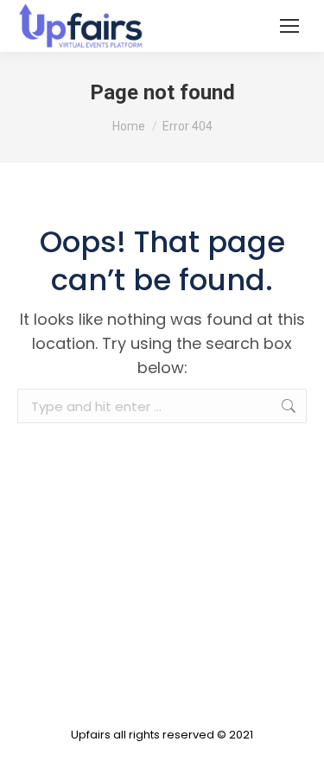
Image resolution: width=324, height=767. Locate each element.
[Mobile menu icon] (289, 26)
